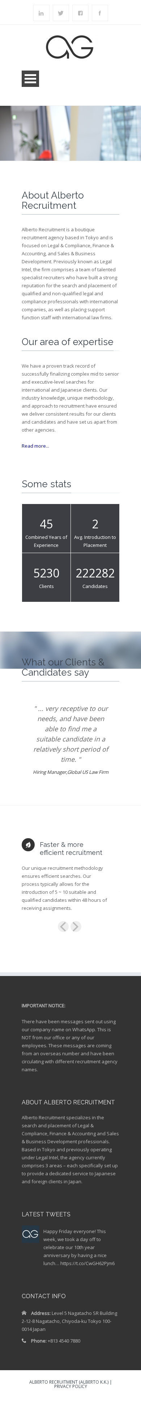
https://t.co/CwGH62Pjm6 (87, 1263)
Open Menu (30, 79)
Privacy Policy (70, 1386)
